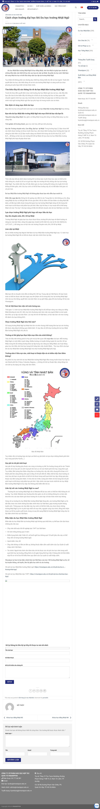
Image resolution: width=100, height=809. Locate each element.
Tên (6, 750)
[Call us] (95, 1)
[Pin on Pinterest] (41, 690)
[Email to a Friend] (37, 690)
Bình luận (8, 733)
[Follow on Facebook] (92, 1)
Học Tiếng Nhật (60, 6)
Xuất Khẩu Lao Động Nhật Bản (87, 76)
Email (29, 750)
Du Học (30, 6)
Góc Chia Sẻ (19, 9)
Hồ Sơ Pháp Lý (32, 9)
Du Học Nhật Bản (84, 31)
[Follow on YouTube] (97, 1)
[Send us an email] (93, 1)
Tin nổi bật (81, 66)
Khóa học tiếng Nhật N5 (14, 718)
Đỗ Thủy (22, 23)
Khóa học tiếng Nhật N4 (60, 718)
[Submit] (95, 19)
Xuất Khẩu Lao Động (43, 6)
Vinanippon (19, 6)
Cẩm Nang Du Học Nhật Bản (13, 14)
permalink (45, 697)
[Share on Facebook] (30, 690)
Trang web (53, 750)
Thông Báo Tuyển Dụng (86, 60)
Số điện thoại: (9, 658)
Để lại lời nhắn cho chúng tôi (14, 665)
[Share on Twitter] (34, 690)
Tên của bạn (9, 650)
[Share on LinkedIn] (44, 690)
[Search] (76, 7)
